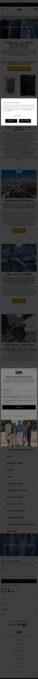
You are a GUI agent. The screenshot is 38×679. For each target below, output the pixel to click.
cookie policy (10, 109)
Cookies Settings (17, 115)
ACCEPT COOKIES (25, 120)
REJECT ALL (11, 120)
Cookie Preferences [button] (26, 109)
